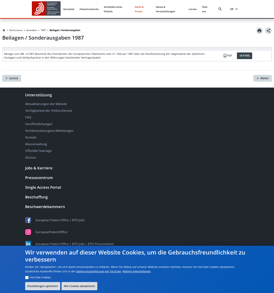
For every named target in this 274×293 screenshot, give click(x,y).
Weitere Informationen (136, 271)
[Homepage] (4, 30)
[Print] (259, 30)
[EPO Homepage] (46, 9)
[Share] (268, 30)
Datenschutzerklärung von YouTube (98, 271)
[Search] (221, 9)
